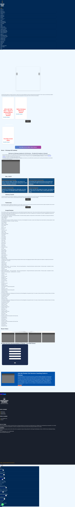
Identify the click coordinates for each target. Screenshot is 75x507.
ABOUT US (1, 9)
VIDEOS (1, 25)
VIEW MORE (28, 207)
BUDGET (1, 492)
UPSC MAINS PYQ (2, 21)
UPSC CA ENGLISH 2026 (3, 30)
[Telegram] (5, 394)
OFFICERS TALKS (2, 497)
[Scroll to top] (0, 465)
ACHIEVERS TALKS (2, 495)
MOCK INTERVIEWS (3, 22)
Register (8, 117)
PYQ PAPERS (2, 23)
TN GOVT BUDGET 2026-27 (4, 36)
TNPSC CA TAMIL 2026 (3, 32)
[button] (2, 504)
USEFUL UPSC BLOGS (3, 45)
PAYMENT (1, 17)
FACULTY (1, 470)
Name (15, 347)
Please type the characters (15, 357)
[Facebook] (3, 394)
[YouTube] (0, 394)
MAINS (1, 479)
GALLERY (1, 43)
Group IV (2, 419)
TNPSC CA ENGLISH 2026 (3, 31)
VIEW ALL (28, 121)
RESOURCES (2, 478)
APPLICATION (2, 16)
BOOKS (1, 24)
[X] (4, 394)
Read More (5, 117)
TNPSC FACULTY (2, 12)
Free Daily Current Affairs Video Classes (28, 147)
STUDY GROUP (2, 46)
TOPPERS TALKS (2, 38)
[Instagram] (1, 394)
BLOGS (1, 44)
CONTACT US (2, 42)
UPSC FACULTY (2, 11)
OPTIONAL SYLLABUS (3, 486)
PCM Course (3, 411)
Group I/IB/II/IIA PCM (4, 418)
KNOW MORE (2, 499)
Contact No (15, 352)
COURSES (1, 473)
